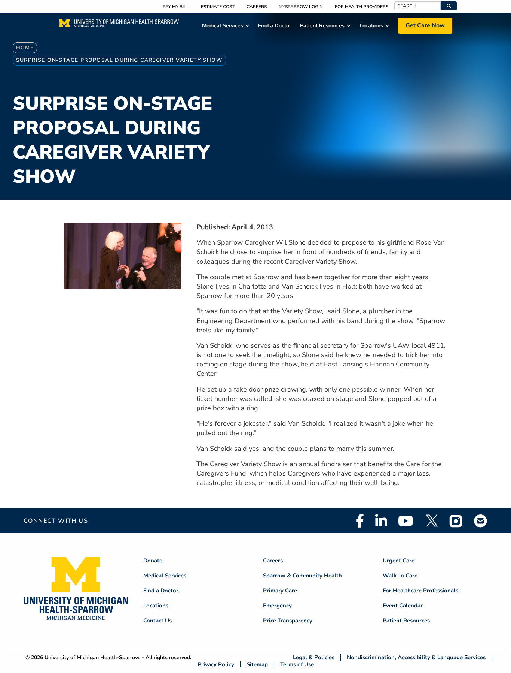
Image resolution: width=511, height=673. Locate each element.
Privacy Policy (216, 664)
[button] (449, 5)
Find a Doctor (160, 590)
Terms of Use (297, 664)
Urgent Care (398, 560)
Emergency (277, 605)
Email (480, 520)
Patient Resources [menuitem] (322, 25)
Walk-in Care (400, 575)
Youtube (405, 521)
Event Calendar (403, 605)
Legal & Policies (313, 657)
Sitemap (257, 664)
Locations (155, 605)
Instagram (456, 521)
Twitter (431, 521)
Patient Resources (406, 620)
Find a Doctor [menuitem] (274, 25)
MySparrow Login (301, 7)
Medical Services (164, 575)
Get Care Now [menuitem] (425, 25)
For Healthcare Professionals (420, 590)
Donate (152, 560)
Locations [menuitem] (371, 25)
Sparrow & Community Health (302, 575)
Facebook (360, 521)
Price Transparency (287, 620)
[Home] (119, 25)
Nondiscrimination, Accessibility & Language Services (416, 657)
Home (25, 47)
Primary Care (280, 590)
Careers (257, 7)
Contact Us (157, 620)
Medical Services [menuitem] (222, 25)
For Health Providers (361, 7)
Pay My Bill (176, 7)
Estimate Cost (218, 7)
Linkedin (381, 521)
